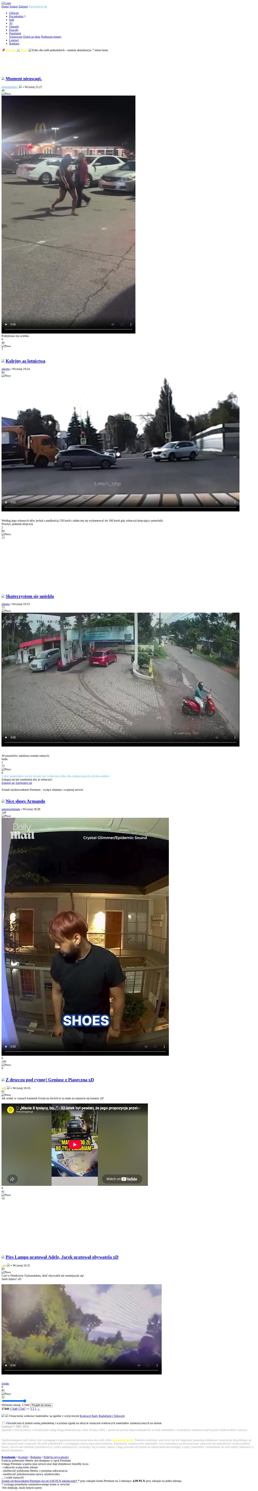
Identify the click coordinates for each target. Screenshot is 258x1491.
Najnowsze (15, 36)
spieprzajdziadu (11, 809)
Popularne (15, 33)
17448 (13, 1408)
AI (10, 23)
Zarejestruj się (38, 6)
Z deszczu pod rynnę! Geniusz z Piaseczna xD (50, 1079)
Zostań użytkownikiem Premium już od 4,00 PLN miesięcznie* (40, 1481)
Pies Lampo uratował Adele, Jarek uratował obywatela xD (62, 1257)
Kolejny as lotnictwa (25, 360)
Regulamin (8, 1457)
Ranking (14, 43)
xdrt (4, 1088)
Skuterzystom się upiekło (30, 596)
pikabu (6, 369)
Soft (11, 19)
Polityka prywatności (56, 1457)
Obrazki (14, 26)
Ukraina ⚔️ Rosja (17, 50)
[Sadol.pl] (6, 3)
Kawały (14, 30)
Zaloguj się (8, 782)
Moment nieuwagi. (24, 78)
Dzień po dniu (31, 36)
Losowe (14, 40)
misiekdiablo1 (10, 87)
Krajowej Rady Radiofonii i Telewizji (102, 1416)
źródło (5, 1383)
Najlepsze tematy (51, 36)
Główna (14, 13)
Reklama (35, 1457)
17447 (22, 1408)
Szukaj (14, 6)
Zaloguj (23, 6)
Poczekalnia (16, 16)
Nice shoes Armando (25, 801)
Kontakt (23, 1457)
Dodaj (5, 6)
